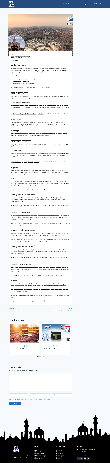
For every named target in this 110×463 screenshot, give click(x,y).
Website (55, 395)
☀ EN (95, 4)
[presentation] (24, 333)
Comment (12, 375)
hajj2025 (23, 301)
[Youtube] (88, 458)
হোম (63, 4)
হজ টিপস (47, 301)
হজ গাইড (42, 301)
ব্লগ (91, 4)
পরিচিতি (67, 4)
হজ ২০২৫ (37, 301)
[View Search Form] (100, 3)
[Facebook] (78, 458)
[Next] (68, 339)
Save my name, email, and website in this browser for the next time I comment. (30, 399)
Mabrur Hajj (30, 301)
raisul (13, 60)
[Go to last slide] (13, 339)
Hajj (12, 54)
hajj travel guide (15, 301)
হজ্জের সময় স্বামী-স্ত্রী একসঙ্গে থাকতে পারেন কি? (62, 310)
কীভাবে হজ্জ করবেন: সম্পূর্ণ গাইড (20, 346)
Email (33, 395)
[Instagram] (81, 458)
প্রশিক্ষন (41, 451)
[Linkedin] (85, 458)
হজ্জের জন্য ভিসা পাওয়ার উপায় (14, 310)
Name (11, 395)
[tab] (37, 356)
